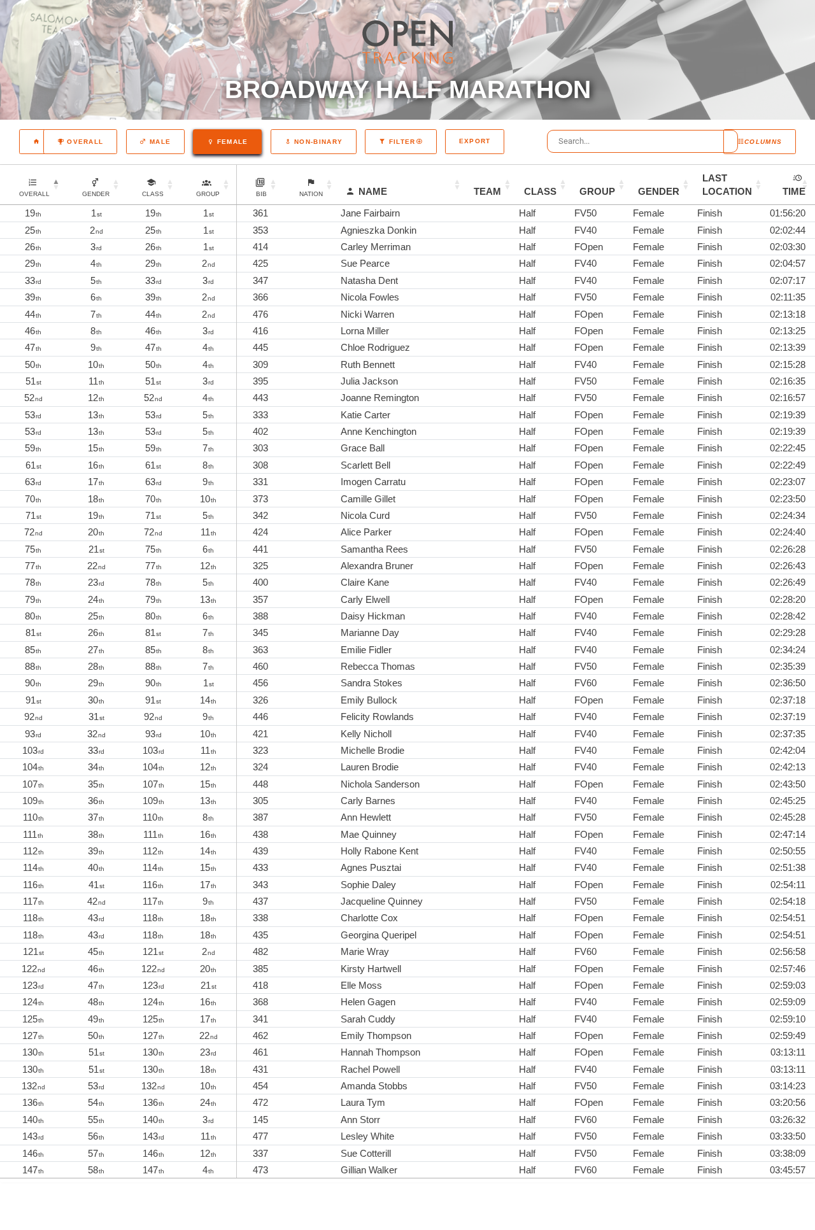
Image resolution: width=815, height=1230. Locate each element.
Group (597, 191)
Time (794, 191)
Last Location (727, 185)
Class (540, 191)
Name (372, 191)
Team (487, 191)
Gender (658, 191)
